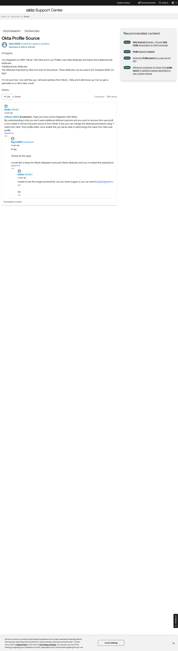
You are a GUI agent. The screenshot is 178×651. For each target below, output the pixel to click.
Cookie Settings (111, 643)
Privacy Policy (21, 645)
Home (3, 16)
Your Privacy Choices (47, 645)
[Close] (173, 643)
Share (18, 96)
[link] (144, 52)
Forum (26, 16)
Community (15, 16)
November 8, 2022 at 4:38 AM (22, 47)
